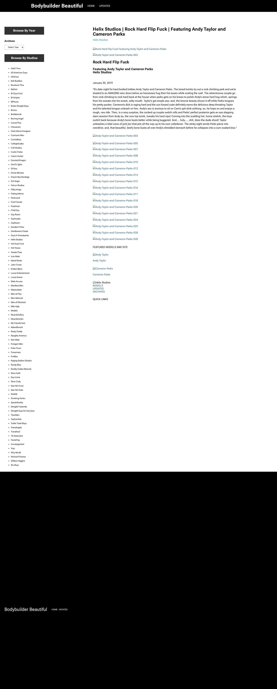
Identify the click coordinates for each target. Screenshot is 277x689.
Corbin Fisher (17, 152)
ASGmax (15, 77)
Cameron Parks (101, 274)
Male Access (16, 281)
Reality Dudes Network (21, 369)
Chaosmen (16, 127)
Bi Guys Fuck (17, 93)
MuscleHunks (17, 319)
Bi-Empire (15, 97)
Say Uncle (15, 377)
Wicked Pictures (18, 456)
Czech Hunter (17, 156)
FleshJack (15, 198)
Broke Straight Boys (20, 106)
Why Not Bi (16, 452)
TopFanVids (16, 419)
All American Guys (19, 72)
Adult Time (16, 68)
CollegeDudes (17, 143)
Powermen (16, 352)
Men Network (17, 298)
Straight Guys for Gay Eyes (22, 411)
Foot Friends (16, 202)
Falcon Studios (17, 185)
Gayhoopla (16, 218)
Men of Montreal (18, 302)
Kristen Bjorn (16, 269)
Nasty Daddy (16, 331)
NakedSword (17, 327)
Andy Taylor (99, 260)
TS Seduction (17, 436)
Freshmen (15, 206)
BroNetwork (16, 114)
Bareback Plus (17, 85)
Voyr (13, 448)
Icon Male (15, 256)
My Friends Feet (18, 323)
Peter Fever (16, 348)
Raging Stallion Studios (21, 360)
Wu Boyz (15, 465)
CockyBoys (16, 139)
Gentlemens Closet (19, 231)
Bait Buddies (16, 81)
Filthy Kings (16, 189)
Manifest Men (17, 285)
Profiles (14, 356)
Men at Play (16, 294)
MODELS (98, 285)
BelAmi (14, 89)
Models (14, 310)
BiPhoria (14, 102)
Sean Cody (16, 381)
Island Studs (16, 260)
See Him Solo (17, 390)
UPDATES (98, 288)
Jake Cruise (16, 265)
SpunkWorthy (17, 402)
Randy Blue (16, 365)
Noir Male (15, 340)
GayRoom (15, 223)
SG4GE (14, 394)
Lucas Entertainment (20, 273)
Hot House (15, 248)
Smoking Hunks (18, 398)
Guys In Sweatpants (20, 235)
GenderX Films (17, 227)
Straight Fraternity (19, 406)
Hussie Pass (16, 252)
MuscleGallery (17, 315)
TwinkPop (15, 440)
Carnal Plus (16, 123)
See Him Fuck (17, 386)
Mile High (15, 306)
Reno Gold (15, 373)
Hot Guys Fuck (17, 243)
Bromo (14, 110)
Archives (9, 41)
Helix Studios (17, 239)
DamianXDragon (18, 160)
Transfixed (15, 431)
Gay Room (15, 214)
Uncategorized (17, 444)
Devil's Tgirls (16, 164)
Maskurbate (16, 290)
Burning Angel (17, 118)
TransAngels (16, 427)
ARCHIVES (99, 291)
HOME (91, 5)
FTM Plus (15, 210)
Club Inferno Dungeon (20, 131)
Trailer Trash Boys (18, 423)
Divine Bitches (17, 173)
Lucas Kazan (16, 277)
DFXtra (14, 168)
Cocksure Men (17, 135)
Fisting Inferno (17, 193)
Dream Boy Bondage (20, 177)
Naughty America (18, 335)
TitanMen (15, 415)
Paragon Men (17, 344)
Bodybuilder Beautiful (57, 6)
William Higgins (18, 461)
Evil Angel (15, 181)
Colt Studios (16, 148)
